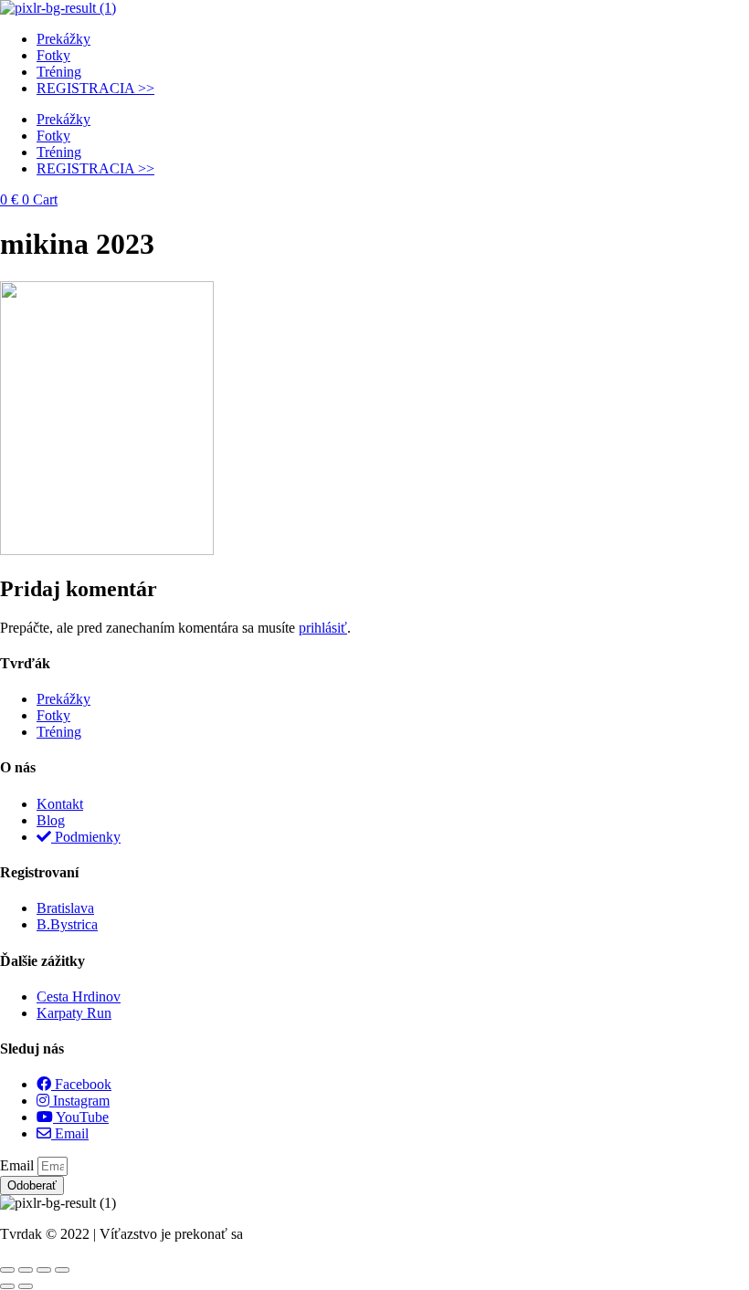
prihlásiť (323, 627)
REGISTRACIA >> (95, 88)
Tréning (59, 71)
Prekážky (63, 39)
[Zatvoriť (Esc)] (62, 1270)
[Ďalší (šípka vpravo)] (25, 1286)
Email (18, 1165)
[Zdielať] (44, 1270)
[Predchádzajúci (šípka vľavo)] (7, 1286)
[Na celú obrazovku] (25, 1270)
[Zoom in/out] (7, 1270)
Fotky (53, 55)
